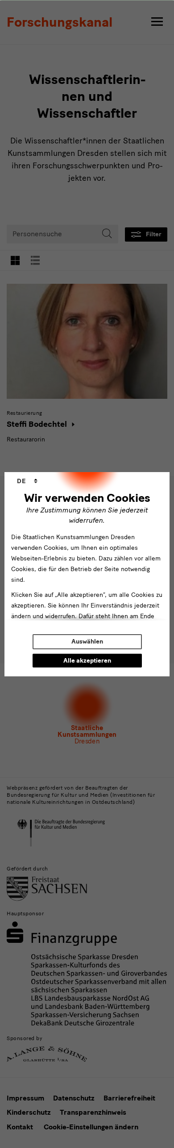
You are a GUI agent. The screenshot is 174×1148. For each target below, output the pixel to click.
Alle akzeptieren (87, 660)
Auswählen (87, 641)
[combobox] (27, 481)
